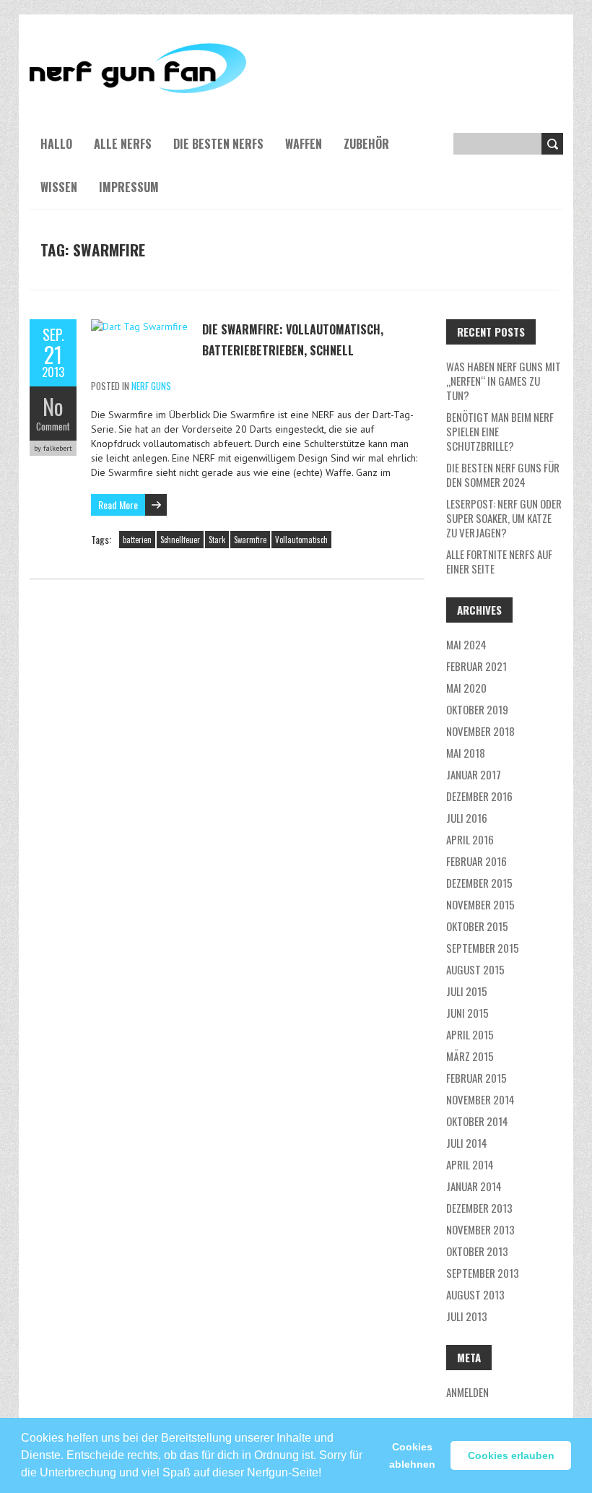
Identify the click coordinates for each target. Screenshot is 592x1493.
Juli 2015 (466, 991)
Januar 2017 (473, 774)
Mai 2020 (466, 688)
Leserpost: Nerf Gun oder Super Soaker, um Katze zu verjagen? (504, 517)
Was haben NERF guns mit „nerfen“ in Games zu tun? (503, 380)
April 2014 (470, 1164)
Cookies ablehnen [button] (412, 1455)
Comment (53, 426)
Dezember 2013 (479, 1208)
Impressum (129, 187)
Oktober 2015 (477, 926)
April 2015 (470, 1034)
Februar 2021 (476, 666)
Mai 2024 (466, 644)
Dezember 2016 (479, 796)
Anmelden (467, 1392)
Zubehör (366, 143)
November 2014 (480, 1099)
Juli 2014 (466, 1143)
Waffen (303, 143)
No (53, 406)
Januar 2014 (474, 1186)
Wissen (58, 187)
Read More (118, 504)
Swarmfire (250, 539)
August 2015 (475, 969)
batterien (137, 539)
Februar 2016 (476, 861)
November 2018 (480, 731)
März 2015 (470, 1056)
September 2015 (482, 948)
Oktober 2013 (477, 1251)
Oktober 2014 (477, 1121)
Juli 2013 (466, 1316)
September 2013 (482, 1273)
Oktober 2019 (477, 709)
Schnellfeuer (180, 539)
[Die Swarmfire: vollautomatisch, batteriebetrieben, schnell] (139, 326)
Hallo (56, 143)
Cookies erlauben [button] (511, 1455)
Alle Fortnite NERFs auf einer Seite (499, 561)
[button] (326, 1466)
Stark (217, 539)
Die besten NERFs (218, 143)
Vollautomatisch (301, 539)
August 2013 (475, 1294)
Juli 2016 (466, 818)
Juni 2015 (467, 1013)
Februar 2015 (476, 1078)
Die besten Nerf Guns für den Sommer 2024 (503, 474)
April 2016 (470, 839)
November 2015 (480, 904)
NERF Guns (151, 385)
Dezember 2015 (479, 883)
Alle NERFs (123, 143)
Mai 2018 (465, 753)
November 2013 (480, 1229)
